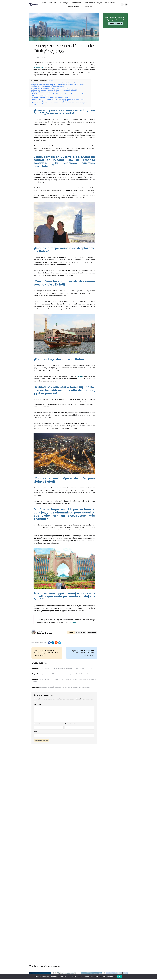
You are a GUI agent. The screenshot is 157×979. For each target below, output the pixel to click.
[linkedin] (52, 642)
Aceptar (119, 976)
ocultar (51, 81)
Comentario (38, 704)
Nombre (37, 724)
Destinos (71, 632)
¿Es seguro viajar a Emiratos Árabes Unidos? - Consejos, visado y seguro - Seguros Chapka (63, 680)
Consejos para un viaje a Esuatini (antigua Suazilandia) (46, 652)
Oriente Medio (92, 632)
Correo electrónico (71, 724)
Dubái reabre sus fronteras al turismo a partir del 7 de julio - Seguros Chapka (65, 668)
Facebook (72, 622)
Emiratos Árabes (80, 632)
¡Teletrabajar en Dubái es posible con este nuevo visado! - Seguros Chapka (64, 687)
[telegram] (59, 642)
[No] (155, 976)
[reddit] (56, 642)
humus (80, 376)
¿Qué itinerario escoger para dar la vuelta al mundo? (82, 652)
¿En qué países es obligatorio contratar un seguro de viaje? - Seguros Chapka (65, 674)
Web (35, 732)
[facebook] (49, 642)
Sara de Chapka (44, 633)
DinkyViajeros (39, 67)
